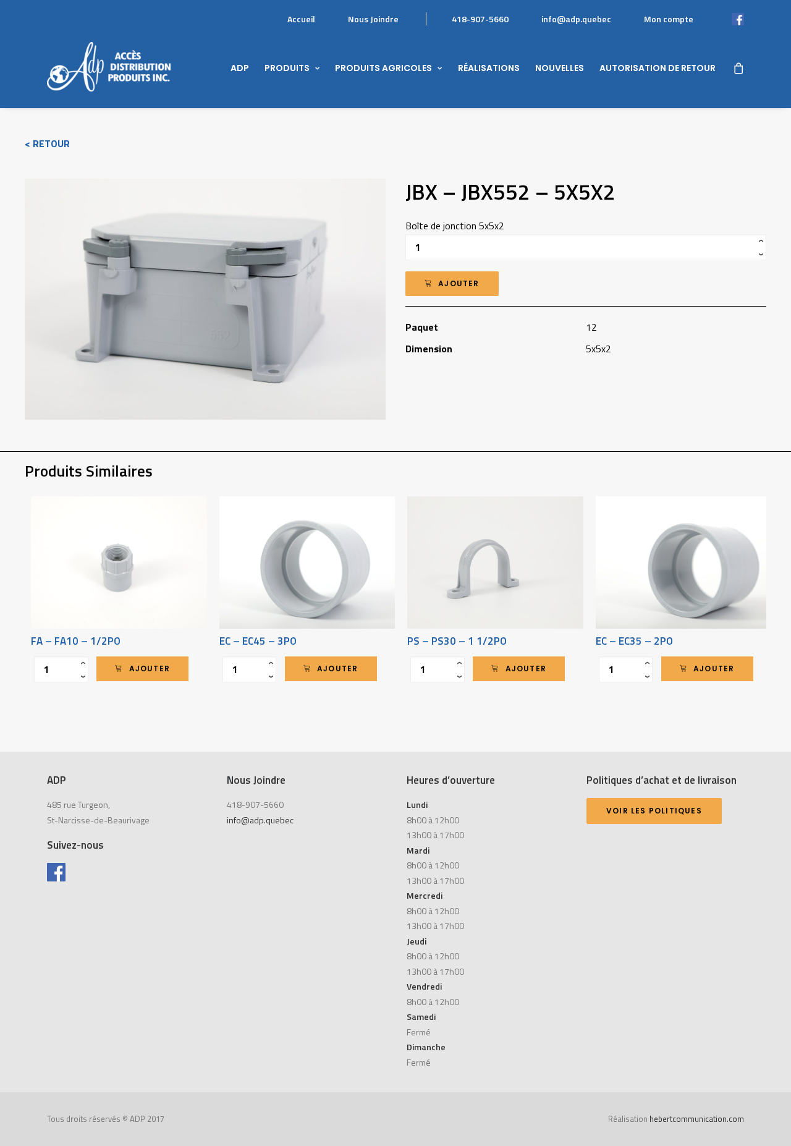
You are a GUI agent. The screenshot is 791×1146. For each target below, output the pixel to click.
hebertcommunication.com (696, 1119)
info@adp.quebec (576, 18)
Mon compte (668, 18)
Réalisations (489, 68)
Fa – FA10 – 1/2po (76, 641)
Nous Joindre (373, 18)
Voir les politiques (654, 810)
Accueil (301, 18)
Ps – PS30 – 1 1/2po (457, 641)
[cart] (738, 67)
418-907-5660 (480, 18)
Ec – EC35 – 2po (634, 641)
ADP (240, 68)
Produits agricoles (383, 68)
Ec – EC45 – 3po (258, 641)
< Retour (47, 143)
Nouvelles (559, 68)
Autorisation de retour (657, 68)
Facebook (725, 18)
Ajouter (458, 283)
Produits (287, 68)
